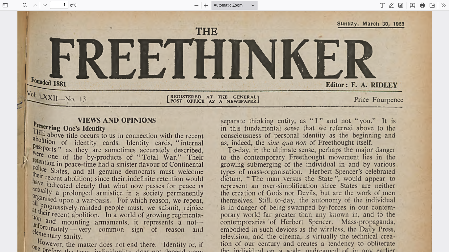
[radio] (382, 5)
